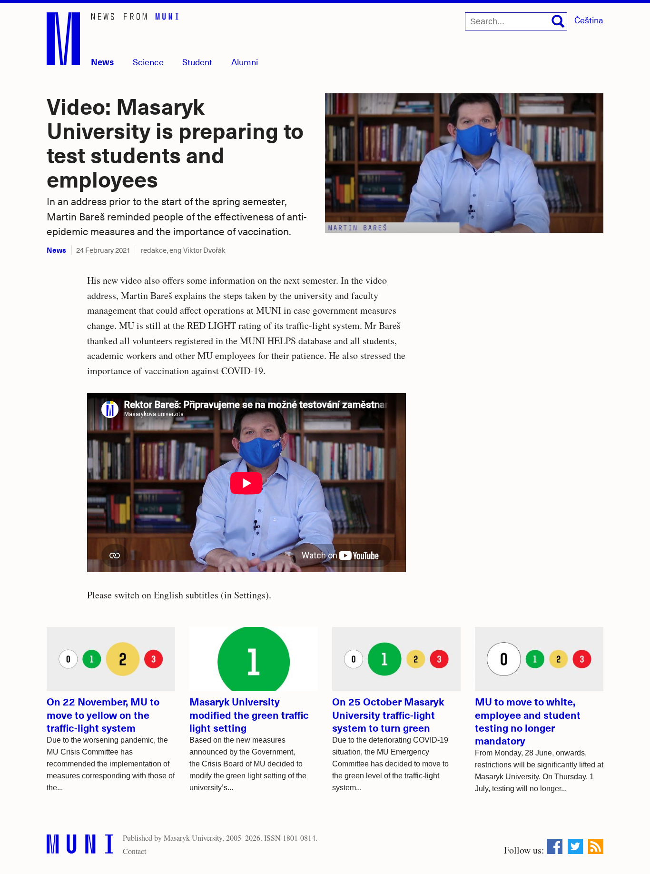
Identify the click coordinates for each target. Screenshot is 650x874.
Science (148, 62)
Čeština (588, 20)
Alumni (244, 62)
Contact (134, 851)
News (102, 62)
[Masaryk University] (80, 846)
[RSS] (595, 846)
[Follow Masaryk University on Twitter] (575, 846)
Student (197, 62)
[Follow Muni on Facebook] (554, 846)
